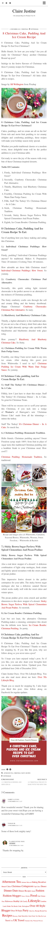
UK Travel (18, 920)
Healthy (16, 901)
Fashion (40, 890)
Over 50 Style (16, 910)
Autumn (23, 882)
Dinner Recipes (25, 890)
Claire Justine (24, 11)
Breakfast (42, 882)
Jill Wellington (16, 84)
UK (12, 921)
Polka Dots (32, 911)
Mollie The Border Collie (14, 906)
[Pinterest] (6, 3)
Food (33, 895)
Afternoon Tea (8, 773)
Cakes (9, 886)
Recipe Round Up (41, 911)
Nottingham (7, 776)
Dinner (43, 886)
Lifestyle (34, 900)
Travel (7, 920)
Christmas (24, 29)
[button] (45, 3)
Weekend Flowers (38, 921)
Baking (35, 882)
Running (15, 916)
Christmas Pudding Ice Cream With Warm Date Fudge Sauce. (24, 366)
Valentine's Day (29, 921)
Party (23, 773)
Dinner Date (11, 890)
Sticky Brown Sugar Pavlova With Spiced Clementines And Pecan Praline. (24, 604)
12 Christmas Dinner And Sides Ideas (11, 781)
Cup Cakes (37, 886)
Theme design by (24, 934)
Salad (19, 916)
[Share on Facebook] (7, 770)
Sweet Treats (31, 916)
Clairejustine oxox (17, 841)
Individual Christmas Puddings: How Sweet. (22, 270)
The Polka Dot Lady (41, 916)
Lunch (4, 906)
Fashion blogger (12, 895)
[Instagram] (2, 3)
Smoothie (25, 916)
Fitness (23, 896)
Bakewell (29, 882)
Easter (33, 891)
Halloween (9, 901)
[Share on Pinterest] (10, 770)
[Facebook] (10, 3)
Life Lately (23, 901)
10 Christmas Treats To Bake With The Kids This (37, 781)
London (43, 901)
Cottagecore (27, 886)
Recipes (28, 773)
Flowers (28, 896)
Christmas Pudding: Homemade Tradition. (22, 456)
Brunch (4, 886)
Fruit (39, 896)
